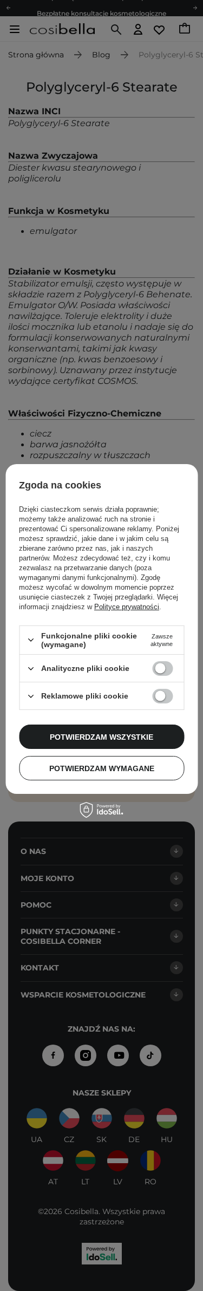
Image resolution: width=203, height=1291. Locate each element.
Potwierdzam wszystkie (101, 737)
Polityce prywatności (126, 607)
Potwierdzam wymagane (101, 768)
